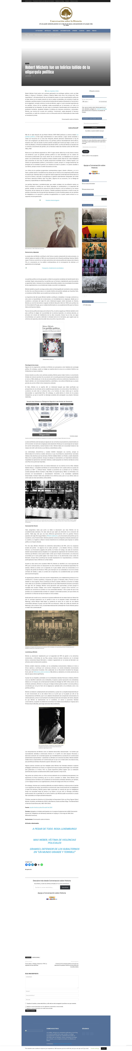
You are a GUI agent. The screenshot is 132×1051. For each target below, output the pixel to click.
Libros (88, 30)
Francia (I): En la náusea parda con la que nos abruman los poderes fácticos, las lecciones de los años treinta (66, 965)
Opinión (74, 30)
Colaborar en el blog (59, 1)
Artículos (48, 30)
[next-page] (85, 296)
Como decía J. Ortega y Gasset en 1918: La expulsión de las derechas (36, 964)
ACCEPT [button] (104, 1048)
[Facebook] (100, 1)
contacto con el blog (101, 109)
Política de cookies (74, 1)
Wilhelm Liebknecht (52, 536)
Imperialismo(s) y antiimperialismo (93, 238)
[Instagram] (103, 1)
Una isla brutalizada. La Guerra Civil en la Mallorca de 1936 (94, 288)
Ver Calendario (102, 101)
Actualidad (39, 30)
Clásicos (81, 30)
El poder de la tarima (89, 272)
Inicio (26, 34)
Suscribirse (65, 887)
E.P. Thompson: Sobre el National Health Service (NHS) (93, 220)
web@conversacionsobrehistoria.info (62, 1043)
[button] (105, 31)
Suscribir (86, 151)
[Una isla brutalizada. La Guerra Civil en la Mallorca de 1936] (94, 284)
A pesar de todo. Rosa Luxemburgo (54, 828)
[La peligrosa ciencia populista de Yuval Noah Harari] (94, 250)
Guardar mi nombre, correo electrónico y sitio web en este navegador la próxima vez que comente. (51, 1003)
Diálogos (55, 30)
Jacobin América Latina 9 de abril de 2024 (41, 807)
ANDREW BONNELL (36, 957)
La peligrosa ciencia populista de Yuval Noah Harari (93, 254)
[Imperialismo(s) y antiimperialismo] (94, 233)
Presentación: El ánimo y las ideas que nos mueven (43, 1)
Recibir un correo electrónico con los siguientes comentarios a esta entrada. (45, 1006)
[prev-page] (83, 296)
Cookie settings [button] (95, 1048)
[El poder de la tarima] (94, 267)
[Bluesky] (106, 1)
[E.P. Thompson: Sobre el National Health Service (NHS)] (94, 216)
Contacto (67, 1)
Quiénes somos (28, 1)
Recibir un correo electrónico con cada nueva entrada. (40, 1008)
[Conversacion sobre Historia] (66, 15)
